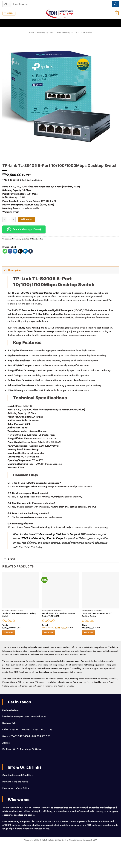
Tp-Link (13, 246)
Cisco (84, 625)
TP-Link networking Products (66, 32)
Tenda (5, 625)
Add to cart (26, 219)
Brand (11, 559)
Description (14, 270)
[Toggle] (5, 270)
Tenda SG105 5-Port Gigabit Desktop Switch (19, 615)
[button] (9, 13)
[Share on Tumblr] (30, 251)
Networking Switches (20, 239)
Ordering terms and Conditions (18, 775)
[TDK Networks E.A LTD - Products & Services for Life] (60, 13)
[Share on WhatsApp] (5, 251)
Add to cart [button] (8, 632)
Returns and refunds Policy (15, 788)
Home (31, 32)
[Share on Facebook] (10, 251)
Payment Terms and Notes (15, 781)
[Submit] (115, 4)
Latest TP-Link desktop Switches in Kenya (53, 534)
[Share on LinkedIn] (25, 251)
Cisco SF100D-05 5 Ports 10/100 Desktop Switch (97, 615)
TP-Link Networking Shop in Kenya (42, 538)
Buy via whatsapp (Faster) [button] (27, 229)
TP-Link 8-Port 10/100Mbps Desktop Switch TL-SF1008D (58, 615)
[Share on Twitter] (15, 251)
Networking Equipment (45, 32)
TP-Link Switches (86, 32)
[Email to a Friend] (20, 251)
